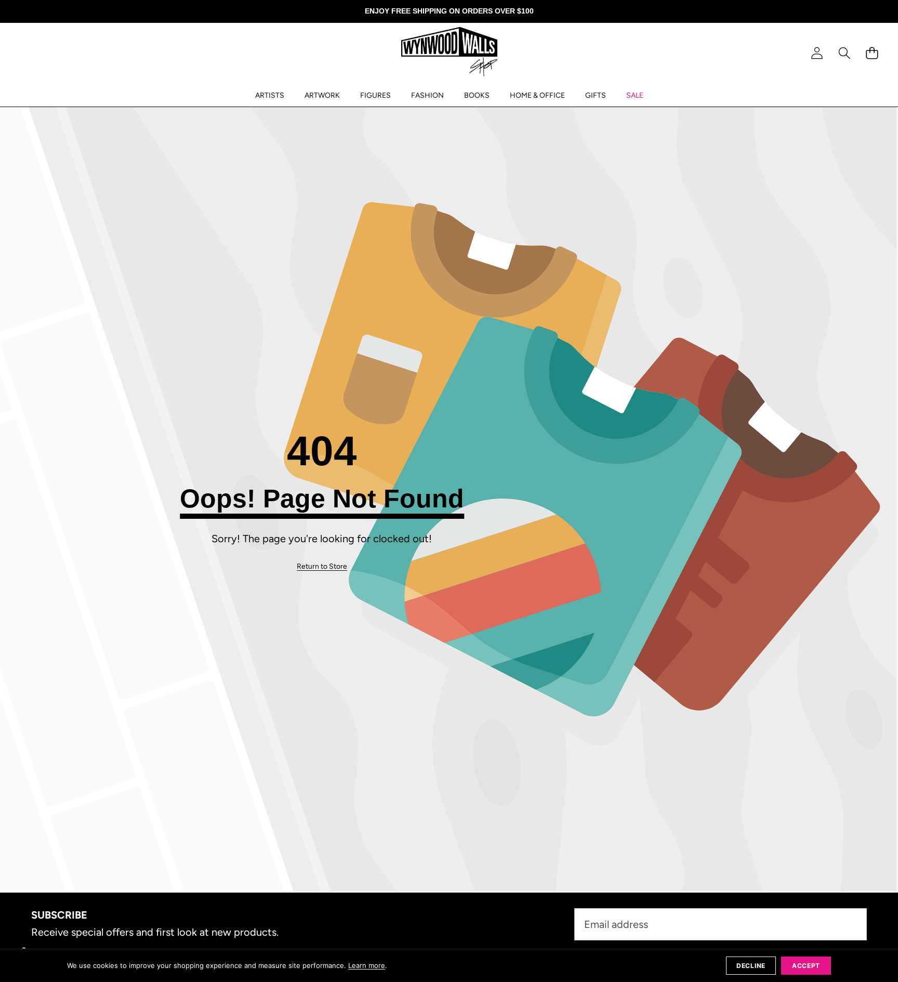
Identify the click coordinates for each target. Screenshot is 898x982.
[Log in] (816, 53)
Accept (806, 966)
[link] (322, 566)
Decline (750, 966)
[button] (844, 53)
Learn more (366, 965)
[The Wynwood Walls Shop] (449, 53)
